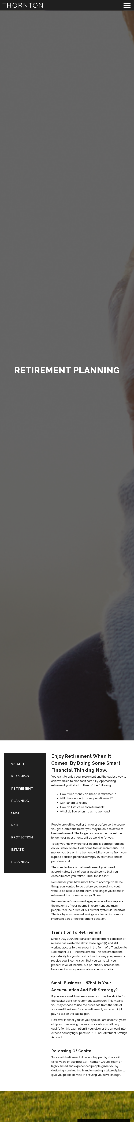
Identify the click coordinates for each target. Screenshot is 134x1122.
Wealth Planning (20, 770)
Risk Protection (22, 831)
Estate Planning (20, 856)
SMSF (15, 813)
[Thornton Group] (67, 5)
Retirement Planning (22, 794)
